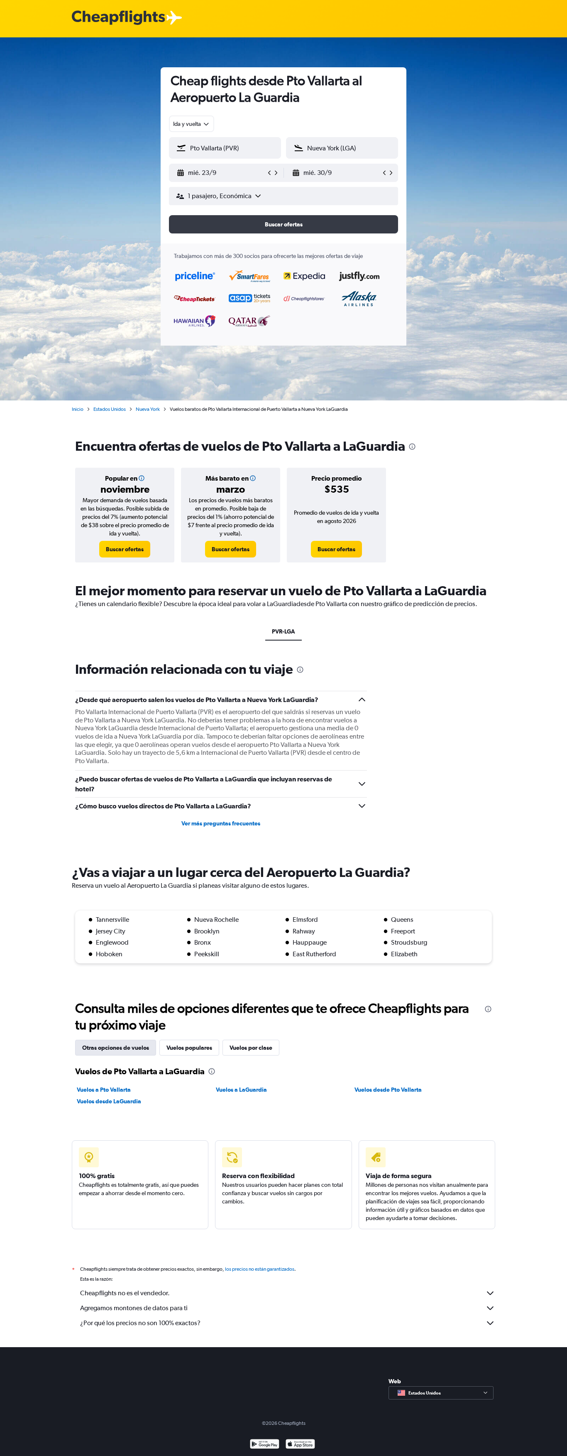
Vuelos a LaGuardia (241, 1089)
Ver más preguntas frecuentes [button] (220, 823)
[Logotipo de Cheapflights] (118, 18)
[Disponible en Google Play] (264, 1445)
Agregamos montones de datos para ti (134, 1308)
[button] (221, 173)
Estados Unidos (109, 409)
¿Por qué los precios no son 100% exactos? (140, 1323)
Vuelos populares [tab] (189, 1047)
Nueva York (148, 409)
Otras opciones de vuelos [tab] (115, 1047)
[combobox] (191, 123)
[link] (124, 549)
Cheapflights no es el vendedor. (125, 1293)
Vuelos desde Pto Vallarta (388, 1089)
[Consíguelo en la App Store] (300, 1445)
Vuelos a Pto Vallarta (104, 1089)
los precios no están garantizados (259, 1269)
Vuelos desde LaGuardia (109, 1101)
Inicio (77, 409)
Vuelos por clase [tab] (251, 1047)
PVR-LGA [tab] (283, 631)
